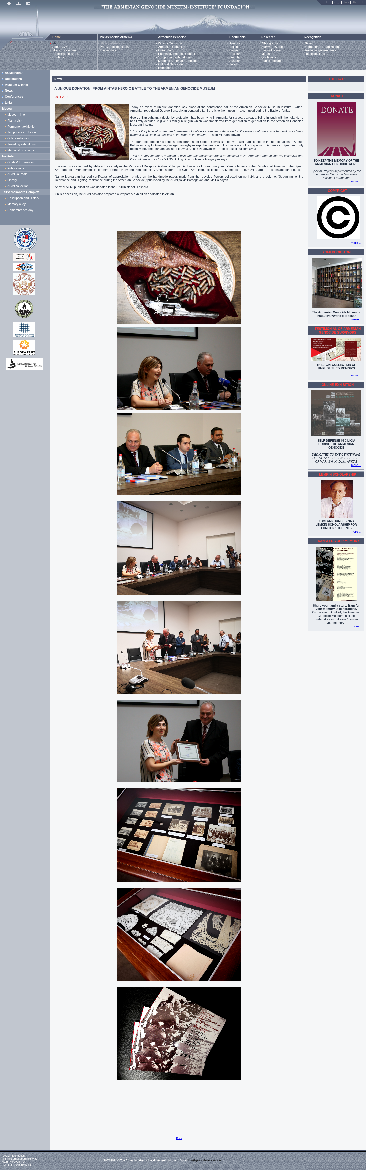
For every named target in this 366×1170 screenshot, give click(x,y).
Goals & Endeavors (20, 162)
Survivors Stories (272, 47)
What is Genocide (170, 43)
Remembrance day (20, 210)
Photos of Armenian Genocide (178, 54)
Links (9, 102)
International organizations (322, 47)
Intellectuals (108, 50)
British (233, 47)
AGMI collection (18, 186)
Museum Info (16, 114)
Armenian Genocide (171, 47)
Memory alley (16, 204)
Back (179, 1138)
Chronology (166, 50)
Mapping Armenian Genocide (178, 61)
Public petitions (314, 54)
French (234, 57)
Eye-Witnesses (271, 50)
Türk (346, 2)
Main (55, 43)
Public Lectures (271, 61)
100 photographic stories (175, 57)
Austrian (235, 61)
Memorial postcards (21, 150)
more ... (356, 181)
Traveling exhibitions (22, 144)
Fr (363, 2)
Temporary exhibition (21, 132)
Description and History (23, 198)
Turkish (234, 64)
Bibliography (270, 43)
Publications (15, 168)
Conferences (14, 96)
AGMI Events (14, 73)
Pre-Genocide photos (114, 47)
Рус (355, 2)
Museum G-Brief (16, 85)
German (234, 50)
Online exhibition (19, 138)
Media (265, 54)
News (9, 90)
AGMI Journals (18, 174)
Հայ (337, 2)
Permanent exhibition (21, 126)
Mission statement (64, 50)
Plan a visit (14, 120)
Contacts (58, 57)
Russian (235, 54)
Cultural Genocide (170, 64)
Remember (165, 68)
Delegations (13, 79)
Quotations (268, 57)
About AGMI (60, 47)
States (308, 43)
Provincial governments (320, 50)
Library (12, 180)
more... (356, 319)
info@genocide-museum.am (205, 1160)
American (235, 43)
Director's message (65, 54)
